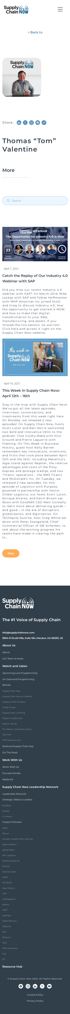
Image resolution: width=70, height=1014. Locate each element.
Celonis (6, 866)
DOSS (5, 877)
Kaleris (5, 904)
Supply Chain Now (11, 691)
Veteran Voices (9, 723)
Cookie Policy (35, 994)
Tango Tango (8, 707)
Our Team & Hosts (12, 658)
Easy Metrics (8, 888)
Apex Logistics (9, 844)
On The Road (10, 752)
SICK (4, 943)
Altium (5, 833)
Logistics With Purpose (13, 702)
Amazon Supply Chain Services (17, 839)
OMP (4, 910)
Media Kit (7, 779)
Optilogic (6, 915)
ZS (3, 959)
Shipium (6, 937)
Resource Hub (12, 966)
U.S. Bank (7, 816)
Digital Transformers (12, 718)
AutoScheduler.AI (10, 861)
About (6, 652)
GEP (4, 893)
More (11, 553)
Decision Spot (9, 871)
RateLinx (6, 926)
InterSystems (8, 899)
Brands (6, 684)
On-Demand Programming (18, 679)
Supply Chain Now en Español (17, 696)
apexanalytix (8, 850)
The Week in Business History (17, 729)
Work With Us (10, 766)
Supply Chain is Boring (13, 713)
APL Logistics (9, 855)
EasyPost (6, 805)
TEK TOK (6, 734)
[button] (60, 9)
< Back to (35, 32)
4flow (5, 828)
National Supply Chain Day (18, 746)
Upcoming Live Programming (19, 673)
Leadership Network (14, 793)
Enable (5, 811)
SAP (4, 932)
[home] (16, 9)
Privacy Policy (35, 1000)
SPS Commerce (10, 948)
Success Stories (11, 773)
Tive (4, 953)
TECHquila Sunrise (11, 740)
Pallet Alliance (9, 921)
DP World (7, 882)
